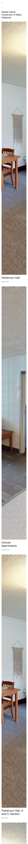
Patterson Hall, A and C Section (12, 812)
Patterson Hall (11, 277)
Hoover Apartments (9, 544)
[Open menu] (2, 2)
